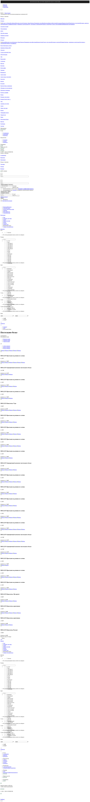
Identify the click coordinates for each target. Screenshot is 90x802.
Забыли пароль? (4, 196)
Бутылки (2, 83)
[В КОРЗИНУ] (1, 353)
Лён (1, 56)
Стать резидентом (7, 766)
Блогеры (2, 65)
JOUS (2, 31)
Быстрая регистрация (7, 200)
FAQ (4, 771)
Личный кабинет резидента (9, 767)
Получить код (4, 191)
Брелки (2, 81)
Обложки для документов (6, 88)
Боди (11, 23)
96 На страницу (6, 348)
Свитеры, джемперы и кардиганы (20, 24)
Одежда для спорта (75, 23)
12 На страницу (6, 346)
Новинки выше (6, 339)
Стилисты (3, 61)
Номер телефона (4, 184)
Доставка (5, 139)
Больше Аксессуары (6, 99)
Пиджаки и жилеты (55, 42)
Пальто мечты (69, 24)
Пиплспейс (5, 7)
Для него (3, 50)
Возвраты (5, 142)
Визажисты (3, 72)
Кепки (73, 24)
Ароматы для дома (5, 103)
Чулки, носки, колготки (54, 24)
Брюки (14, 23)
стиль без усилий (4, 26)
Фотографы (3, 68)
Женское (5, 4)
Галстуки (3, 79)
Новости (5, 755)
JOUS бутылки (4, 54)
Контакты (5, 135)
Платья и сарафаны (8, 24)
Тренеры (2, 70)
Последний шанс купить (6, 45)
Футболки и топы (45, 24)
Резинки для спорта (5, 97)
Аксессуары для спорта (6, 76)
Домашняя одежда (38, 23)
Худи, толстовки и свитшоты (34, 24)
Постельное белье (4, 119)
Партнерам (5, 134)
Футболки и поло (9, 43)
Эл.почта (11, 184)
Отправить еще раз (5, 192)
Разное (2, 110)
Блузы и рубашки (6, 23)
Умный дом (3, 114)
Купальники (59, 23)
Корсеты (50, 23)
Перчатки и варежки (5, 90)
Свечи (2, 106)
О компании (6, 133)
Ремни (2, 94)
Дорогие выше (6, 341)
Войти (9, 191)
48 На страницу (6, 347)
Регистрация (7, 13)
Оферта (5, 759)
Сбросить (3, 323)
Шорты (61, 24)
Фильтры (3, 229)
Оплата (4, 141)
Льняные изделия (4, 35)
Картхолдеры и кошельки (6, 85)
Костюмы (54, 23)
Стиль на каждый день (6, 52)
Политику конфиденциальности (25, 188)
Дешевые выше (6, 340)
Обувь (70, 23)
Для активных (4, 28)
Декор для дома (4, 108)
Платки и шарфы (4, 92)
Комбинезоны (45, 23)
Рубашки (62, 42)
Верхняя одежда (19, 23)
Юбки (64, 24)
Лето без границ (4, 33)
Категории (3, 215)
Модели (2, 63)
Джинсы (32, 23)
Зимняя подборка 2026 (6, 47)
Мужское (5, 6)
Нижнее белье (65, 23)
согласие (14, 190)
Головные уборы (26, 23)
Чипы (2, 117)
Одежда (2, 20)
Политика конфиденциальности (10, 772)
